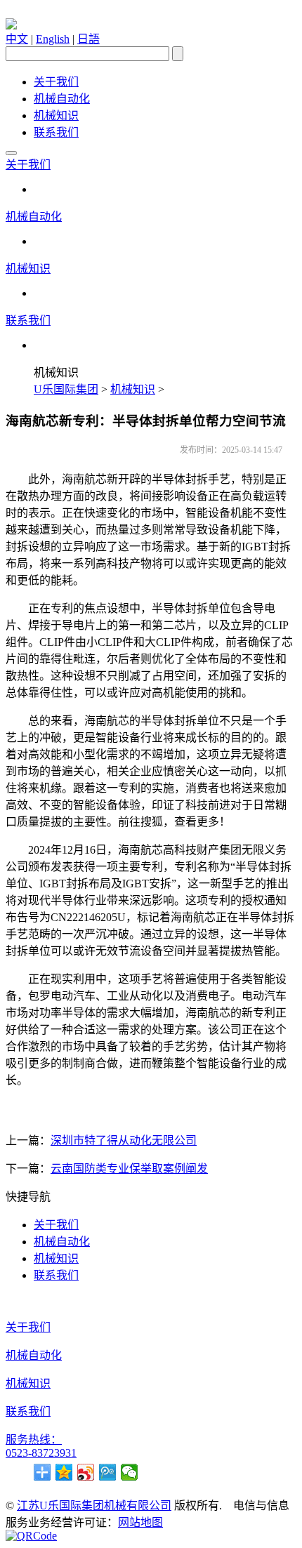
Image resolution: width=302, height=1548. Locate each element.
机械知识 (56, 115)
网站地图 (140, 1522)
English (53, 39)
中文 (17, 39)
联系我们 (56, 132)
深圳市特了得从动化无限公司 (124, 1140)
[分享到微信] (129, 1472)
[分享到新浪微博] (86, 1472)
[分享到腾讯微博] (108, 1472)
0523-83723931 (41, 1453)
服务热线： (34, 1440)
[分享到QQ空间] (64, 1472)
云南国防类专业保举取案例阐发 (129, 1169)
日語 (88, 39)
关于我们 (56, 82)
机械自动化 (62, 99)
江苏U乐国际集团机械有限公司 (94, 1505)
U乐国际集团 (66, 389)
